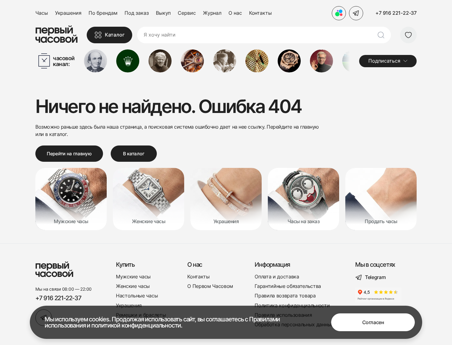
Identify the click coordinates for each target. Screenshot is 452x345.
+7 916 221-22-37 (396, 13)
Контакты (260, 13)
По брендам (103, 13)
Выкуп (163, 13)
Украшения (68, 13)
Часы (41, 13)
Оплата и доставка (277, 277)
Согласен (373, 322)
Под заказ (137, 13)
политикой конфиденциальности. (136, 325)
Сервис (187, 13)
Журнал (212, 13)
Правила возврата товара (285, 296)
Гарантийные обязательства (288, 286)
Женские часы (133, 286)
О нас (235, 13)
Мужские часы (133, 277)
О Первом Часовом (210, 286)
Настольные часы (137, 296)
